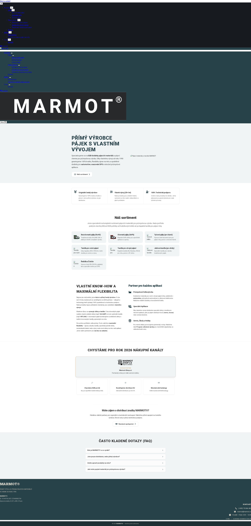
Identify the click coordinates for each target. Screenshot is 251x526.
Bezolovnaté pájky (18, 57)
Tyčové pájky (16, 62)
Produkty (7, 53)
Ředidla (10, 74)
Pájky (10, 55)
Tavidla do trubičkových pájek (22, 72)
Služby (6, 77)
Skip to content (5, 1)
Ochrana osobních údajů (242, 519)
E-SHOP (5, 91)
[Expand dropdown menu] (13, 55)
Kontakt (10, 87)
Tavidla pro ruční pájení (19, 67)
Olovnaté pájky (17, 60)
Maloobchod (12, 79)
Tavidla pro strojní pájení (20, 70)
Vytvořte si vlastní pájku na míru (18, 82)
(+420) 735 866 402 (245, 508)
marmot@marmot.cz (244, 512)
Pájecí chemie (12, 65)
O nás (6, 84)
